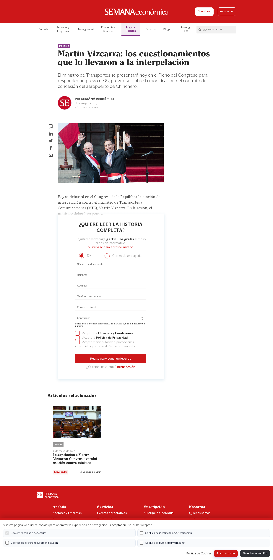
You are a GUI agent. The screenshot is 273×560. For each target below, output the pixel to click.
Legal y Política (131, 29)
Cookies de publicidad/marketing (165, 543)
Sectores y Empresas (63, 29)
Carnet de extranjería (127, 256)
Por (94, 99)
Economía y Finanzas (108, 29)
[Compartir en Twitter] (51, 141)
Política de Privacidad (112, 337)
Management (86, 29)
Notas (58, 444)
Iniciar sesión (227, 11)
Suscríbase (204, 11)
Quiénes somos (199, 512)
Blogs (166, 29)
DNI (89, 256)
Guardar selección (255, 553)
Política (64, 46)
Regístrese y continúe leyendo (110, 358)
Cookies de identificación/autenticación (168, 533)
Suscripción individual (159, 512)
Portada (43, 29)
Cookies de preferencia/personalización (34, 543)
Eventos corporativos (112, 512)
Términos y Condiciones (115, 333)
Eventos (151, 29)
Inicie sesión (126, 367)
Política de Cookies (199, 553)
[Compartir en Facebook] (51, 148)
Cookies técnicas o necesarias (28, 533)
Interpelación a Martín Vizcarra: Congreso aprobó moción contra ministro (75, 458)
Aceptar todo (225, 553)
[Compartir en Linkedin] (51, 134)
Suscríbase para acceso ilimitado (110, 247)
